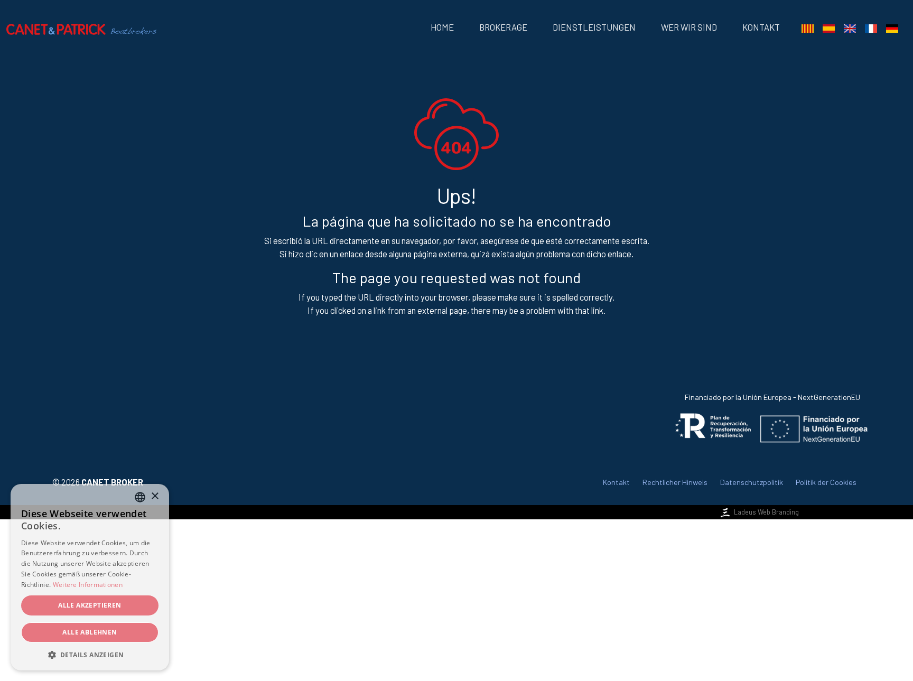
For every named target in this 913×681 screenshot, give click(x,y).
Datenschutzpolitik (751, 482)
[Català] (807, 27)
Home (442, 27)
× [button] (155, 496)
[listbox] (140, 497)
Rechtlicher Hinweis (674, 482)
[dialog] (90, 577)
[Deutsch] (892, 27)
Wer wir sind (689, 27)
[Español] (828, 27)
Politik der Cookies (826, 482)
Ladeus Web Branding (766, 512)
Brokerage (503, 27)
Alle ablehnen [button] (89, 632)
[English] (849, 27)
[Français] (870, 27)
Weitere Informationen (88, 584)
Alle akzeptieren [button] (89, 605)
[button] (90, 654)
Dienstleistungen (594, 27)
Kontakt (761, 27)
